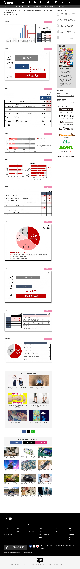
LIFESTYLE (43, 524)
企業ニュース (72, 531)
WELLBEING (71, 536)
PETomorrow (71, 537)
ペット (40, 536)
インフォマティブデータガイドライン (59, 545)
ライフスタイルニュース (43, 537)
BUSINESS (20, 524)
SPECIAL (71, 533)
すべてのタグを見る (71, 102)
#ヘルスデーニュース (61, 98)
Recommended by (41, 426)
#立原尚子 (59, 93)
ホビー (55, 529)
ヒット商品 (19, 529)
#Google (59, 100)
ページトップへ (40, 511)
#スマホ (64, 100)
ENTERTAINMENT (59, 524)
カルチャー (56, 528)
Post (28, 431)
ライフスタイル (11, 6)
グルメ (40, 528)
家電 (5, 529)
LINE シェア (33, 431)
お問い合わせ (68, 545)
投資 (29, 528)
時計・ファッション (43, 532)
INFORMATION (72, 524)
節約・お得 (30, 529)
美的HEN (70, 539)
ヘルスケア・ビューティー (21, 6)
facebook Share (24, 431)
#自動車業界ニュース (67, 93)
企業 (18, 528)
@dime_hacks (42, 442)
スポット (55, 526)
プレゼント (70, 528)
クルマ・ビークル (42, 526)
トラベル (41, 529)
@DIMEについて (43, 545)
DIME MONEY (31, 526)
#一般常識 (59, 95)
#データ (72, 95)
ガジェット (6, 531)
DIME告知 (69, 526)
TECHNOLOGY (9, 524)
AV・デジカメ (7, 526)
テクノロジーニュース (8, 534)
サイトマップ (49, 545)
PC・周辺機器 (7, 532)
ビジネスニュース (20, 532)
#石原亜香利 (69, 98)
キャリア (18, 526)
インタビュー (19, 531)
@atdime (16, 442)
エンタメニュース (57, 531)
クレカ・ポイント (31, 531)
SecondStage (71, 534)
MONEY (31, 524)
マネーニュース (31, 532)
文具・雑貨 (41, 531)
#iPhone (67, 95)
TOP (5, 6)
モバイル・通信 (7, 528)
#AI (63, 95)
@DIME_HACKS (29, 442)
